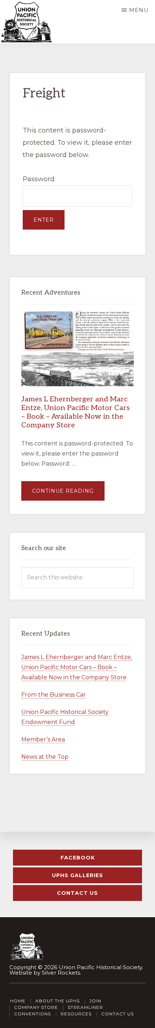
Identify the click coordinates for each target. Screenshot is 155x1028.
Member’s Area (43, 739)
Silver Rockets (61, 972)
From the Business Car (53, 694)
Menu (139, 9)
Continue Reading (68, 494)
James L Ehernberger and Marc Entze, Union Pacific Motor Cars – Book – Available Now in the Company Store (75, 412)
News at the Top (44, 756)
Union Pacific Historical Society (100, 967)
